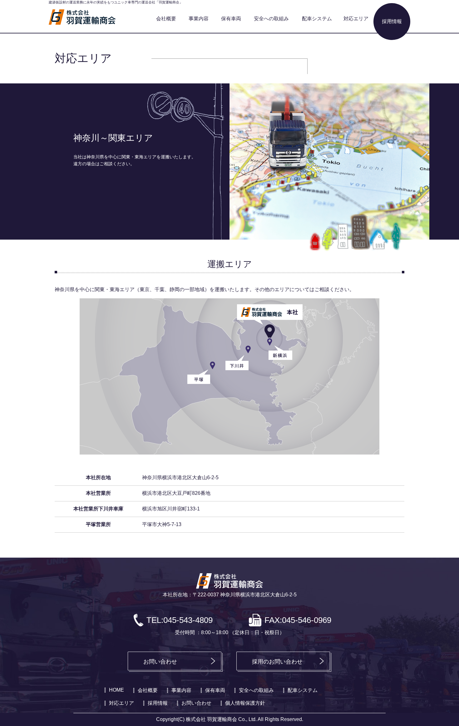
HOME (116, 690)
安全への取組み (271, 18)
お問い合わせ (160, 662)
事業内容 (199, 18)
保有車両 (231, 18)
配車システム (317, 18)
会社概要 (166, 18)
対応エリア (355, 18)
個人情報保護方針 (245, 703)
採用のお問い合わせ (277, 662)
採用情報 (392, 21)
